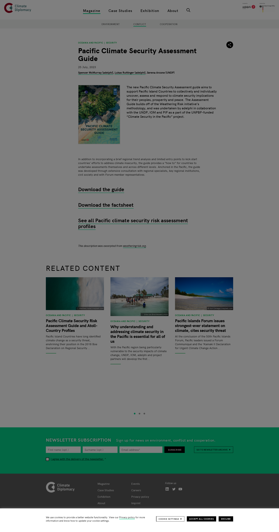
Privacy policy (127, 517)
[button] (170, 518)
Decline (226, 518)
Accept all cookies (201, 518)
